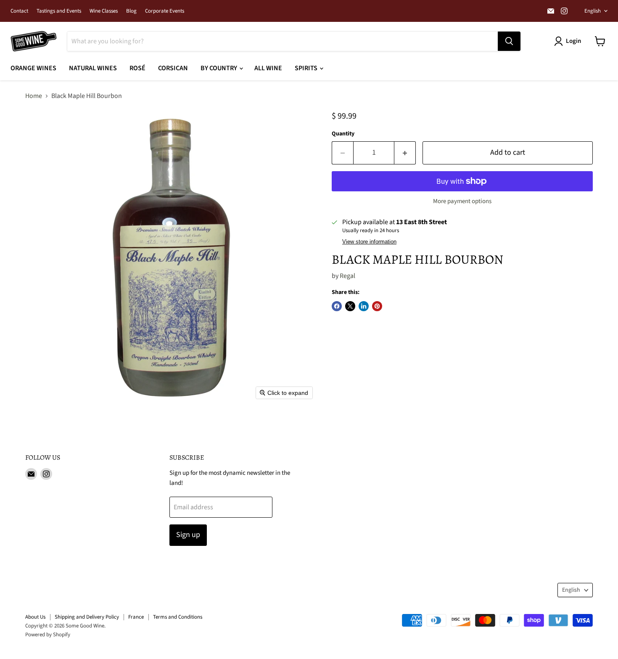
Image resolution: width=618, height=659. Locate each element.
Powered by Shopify (47, 634)
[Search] (509, 41)
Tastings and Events (59, 11)
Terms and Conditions (177, 617)
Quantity (343, 133)
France (136, 617)
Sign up (188, 534)
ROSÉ (137, 68)
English (592, 11)
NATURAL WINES (93, 68)
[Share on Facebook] (337, 306)
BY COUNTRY (219, 68)
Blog (131, 11)
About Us (35, 617)
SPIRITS (307, 68)
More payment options (462, 201)
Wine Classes (104, 11)
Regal (347, 276)
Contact (19, 11)
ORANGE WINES (33, 68)
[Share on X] (350, 306)
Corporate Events (164, 11)
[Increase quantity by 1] (405, 152)
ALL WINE (268, 68)
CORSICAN (173, 68)
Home (33, 96)
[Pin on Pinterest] (377, 306)
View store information (369, 242)
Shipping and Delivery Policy (87, 617)
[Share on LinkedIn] (364, 306)
